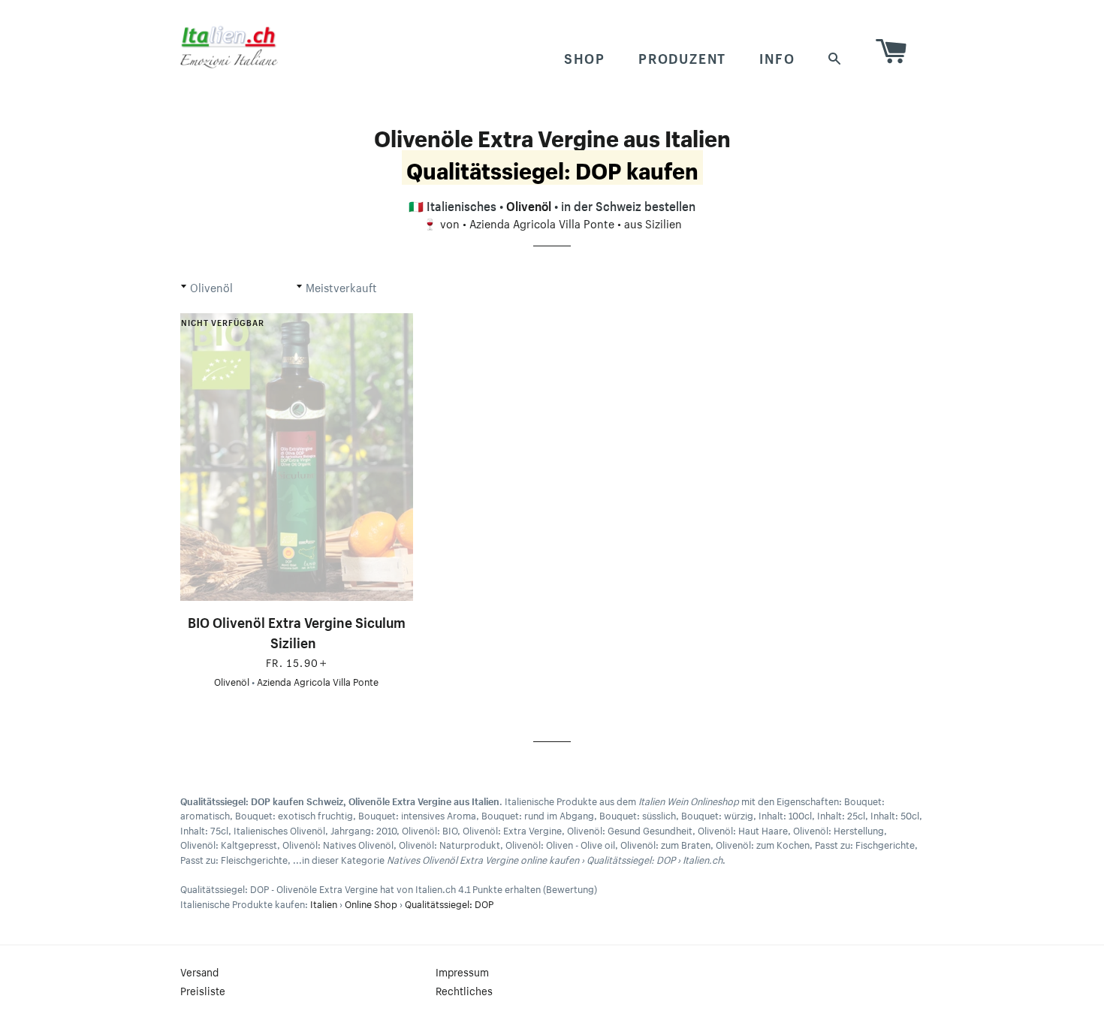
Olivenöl (528, 204)
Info (777, 56)
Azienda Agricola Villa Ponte (541, 222)
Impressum (462, 971)
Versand (199, 971)
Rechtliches (464, 990)
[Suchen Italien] (835, 56)
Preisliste (202, 990)
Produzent (682, 56)
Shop (584, 56)
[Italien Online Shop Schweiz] (229, 46)
